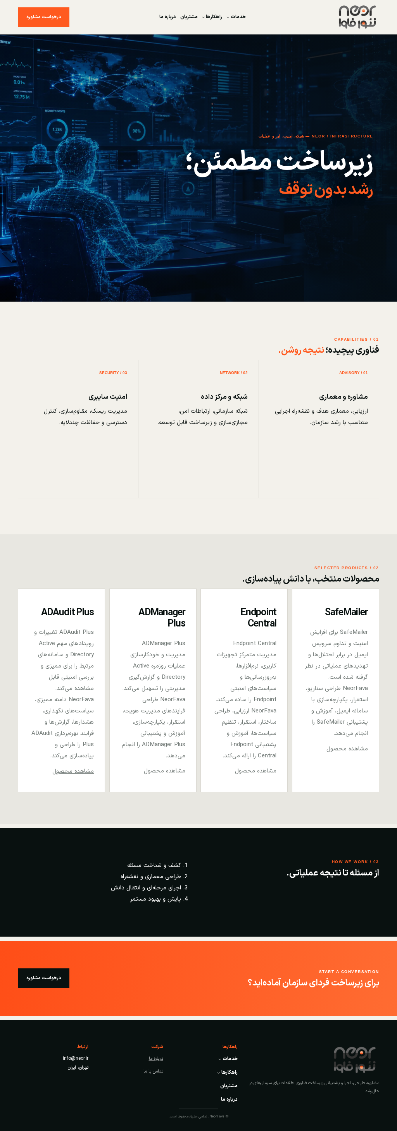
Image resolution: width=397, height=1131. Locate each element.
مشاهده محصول (347, 749)
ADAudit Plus (67, 613)
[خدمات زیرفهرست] (228, 17)
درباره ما (156, 1058)
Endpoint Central (258, 619)
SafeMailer (346, 613)
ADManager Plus (161, 619)
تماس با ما (153, 1071)
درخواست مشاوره (43, 17)
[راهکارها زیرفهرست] (203, 17)
